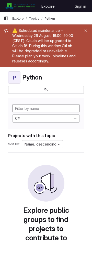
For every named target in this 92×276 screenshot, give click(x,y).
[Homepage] (20, 6)
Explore (48, 6)
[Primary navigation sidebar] (6, 18)
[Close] (86, 31)
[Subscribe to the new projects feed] (46, 90)
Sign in (80, 6)
